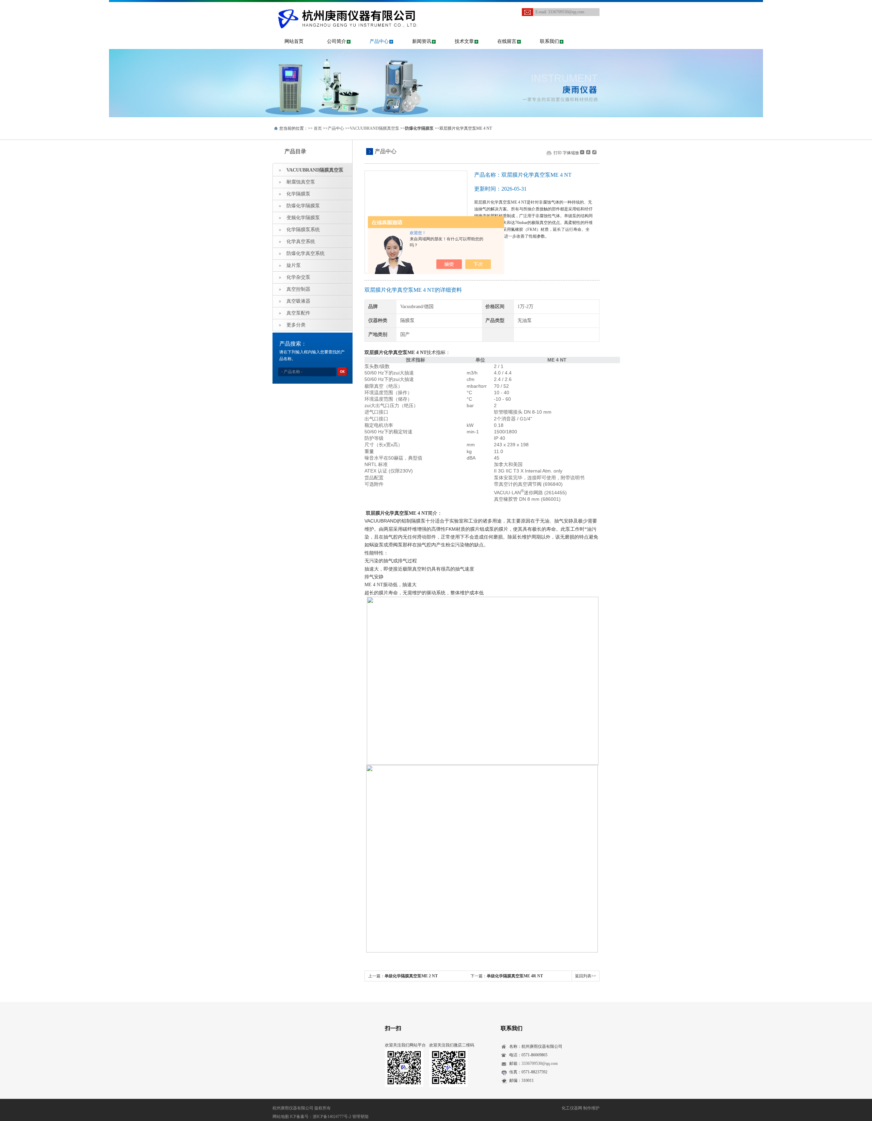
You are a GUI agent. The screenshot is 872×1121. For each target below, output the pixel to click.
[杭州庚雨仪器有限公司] (366, 8)
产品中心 (379, 41)
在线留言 (506, 41)
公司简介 (336, 41)
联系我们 (549, 41)
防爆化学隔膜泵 (303, 205)
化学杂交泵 (298, 277)
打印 (558, 152)
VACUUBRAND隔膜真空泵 (374, 128)
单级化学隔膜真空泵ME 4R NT (515, 976)
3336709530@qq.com (566, 12)
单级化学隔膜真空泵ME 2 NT (411, 976)
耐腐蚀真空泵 (300, 182)
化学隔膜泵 (298, 193)
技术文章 (464, 41)
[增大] (594, 152)
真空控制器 (298, 289)
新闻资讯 (421, 41)
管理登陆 (360, 1116)
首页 (318, 128)
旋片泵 (293, 265)
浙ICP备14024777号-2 (332, 1116)
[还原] (588, 152)
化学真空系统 (300, 241)
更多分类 (296, 324)
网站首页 (293, 41)
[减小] (582, 152)
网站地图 (280, 1116)
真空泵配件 (298, 313)
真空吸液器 (298, 301)
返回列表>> (585, 976)
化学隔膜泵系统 (303, 229)
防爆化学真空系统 (305, 253)
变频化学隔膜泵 (303, 217)
